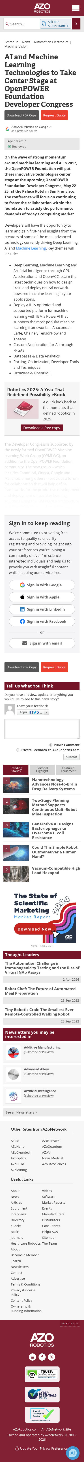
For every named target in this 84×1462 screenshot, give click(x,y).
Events (47, 1208)
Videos (47, 1191)
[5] (16, 873)
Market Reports (53, 1202)
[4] (16, 853)
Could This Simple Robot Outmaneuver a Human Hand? (55, 852)
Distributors (51, 1220)
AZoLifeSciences (54, 1164)
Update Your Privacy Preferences (44, 1448)
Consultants (51, 1226)
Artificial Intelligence (40, 1091)
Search (16, 1261)
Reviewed (19, 146)
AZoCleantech (21, 1152)
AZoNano (17, 1146)
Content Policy (21, 1300)
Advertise (18, 1278)
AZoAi (46, 1152)
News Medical (52, 1158)
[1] (16, 785)
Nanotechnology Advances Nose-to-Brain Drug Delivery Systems (54, 784)
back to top (68, 1323)
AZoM (15, 1140)
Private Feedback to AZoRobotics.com (50, 750)
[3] (16, 829)
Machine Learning (31, 248)
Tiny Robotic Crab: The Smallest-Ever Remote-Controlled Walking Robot (39, 1012)
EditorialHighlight (42, 769)
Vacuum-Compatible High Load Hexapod (56, 870)
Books (15, 1232)
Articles (16, 1202)
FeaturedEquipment (68, 769)
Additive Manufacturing (42, 1047)
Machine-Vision (16, 46)
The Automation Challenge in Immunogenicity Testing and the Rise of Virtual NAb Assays (42, 968)
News (26, 42)
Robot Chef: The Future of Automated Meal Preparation (40, 991)
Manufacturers (53, 1214)
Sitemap (48, 1237)
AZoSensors (51, 1140)
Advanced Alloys (37, 1069)
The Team (49, 1243)
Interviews (18, 1214)
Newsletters (20, 1267)
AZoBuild (17, 1164)
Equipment (19, 1208)
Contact (16, 1272)
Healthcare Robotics (26, 1243)
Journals (17, 1237)
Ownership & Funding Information (26, 1308)
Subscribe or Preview (39, 1052)
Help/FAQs (50, 1232)
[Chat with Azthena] (73, 1453)
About (15, 1191)
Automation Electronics (51, 42)
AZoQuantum (52, 1146)
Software (48, 1196)
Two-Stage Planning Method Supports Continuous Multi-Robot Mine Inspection (54, 807)
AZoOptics (18, 1158)
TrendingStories (16, 769)
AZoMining (19, 1170)
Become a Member (25, 1255)
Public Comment (67, 745)
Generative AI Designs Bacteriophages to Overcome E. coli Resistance (52, 830)
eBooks (16, 1226)
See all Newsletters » (21, 1112)
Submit (71, 757)
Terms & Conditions (25, 1284)
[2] (16, 806)
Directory (17, 1220)
